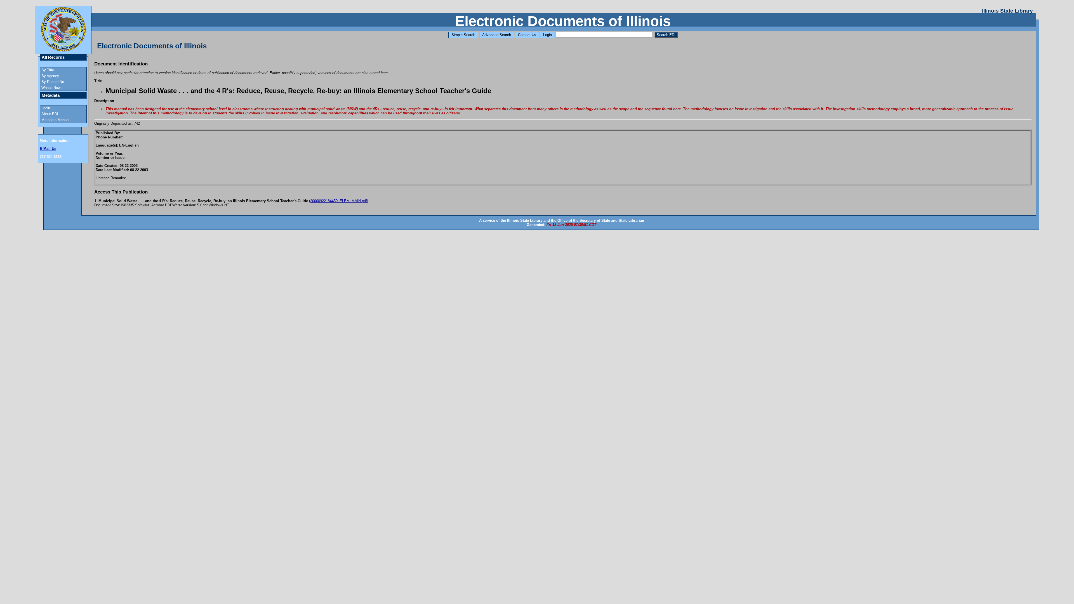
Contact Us (527, 35)
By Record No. (53, 82)
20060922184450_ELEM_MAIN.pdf (338, 201)
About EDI (49, 114)
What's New (50, 88)
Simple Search (463, 35)
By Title (47, 70)
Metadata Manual (55, 120)
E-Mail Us (48, 149)
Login (547, 35)
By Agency (50, 76)
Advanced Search (496, 35)
